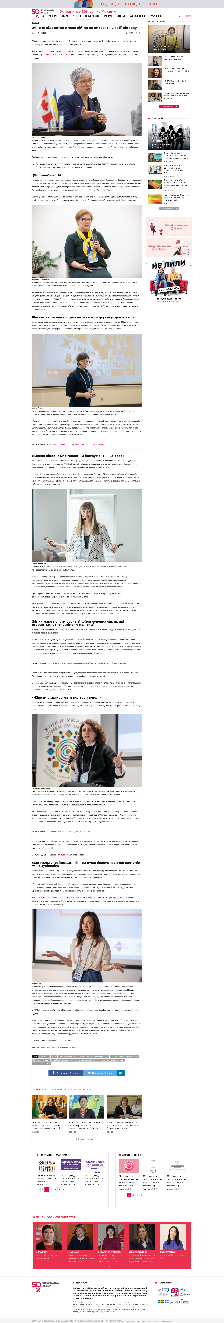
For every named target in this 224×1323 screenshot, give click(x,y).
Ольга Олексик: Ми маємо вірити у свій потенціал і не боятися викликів (122, 1125)
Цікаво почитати (41, 1089)
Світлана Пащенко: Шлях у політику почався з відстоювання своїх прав (84, 1125)
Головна (35, 19)
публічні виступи (101, 1060)
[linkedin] (121, 1073)
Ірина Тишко (44, 1057)
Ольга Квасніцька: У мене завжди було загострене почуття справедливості (46, 1125)
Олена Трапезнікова (59, 1060)
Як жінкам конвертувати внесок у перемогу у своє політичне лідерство (76, 444)
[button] (110, 1273)
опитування (63, 855)
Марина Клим (117, 1057)
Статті (42, 19)
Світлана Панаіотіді (41, 1063)
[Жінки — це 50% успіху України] (43, 13)
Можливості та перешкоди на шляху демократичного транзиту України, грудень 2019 (129, 1182)
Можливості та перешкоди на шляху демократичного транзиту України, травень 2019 (177, 1182)
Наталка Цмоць (131, 1057)
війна (54, 1057)
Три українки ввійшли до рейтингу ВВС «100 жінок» (68, 831)
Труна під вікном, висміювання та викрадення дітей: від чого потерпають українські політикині (86, 663)
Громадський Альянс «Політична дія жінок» (58, 1047)
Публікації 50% (58, 1089)
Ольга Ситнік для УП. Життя (57, 55)
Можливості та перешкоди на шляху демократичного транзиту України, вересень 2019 (153, 1182)
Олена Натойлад (40, 1060)
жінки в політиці (65, 1057)
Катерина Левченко (83, 1057)
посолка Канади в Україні (81, 1060)
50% (33, 33)
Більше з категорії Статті (80, 1089)
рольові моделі (117, 1060)
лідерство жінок (101, 1057)
